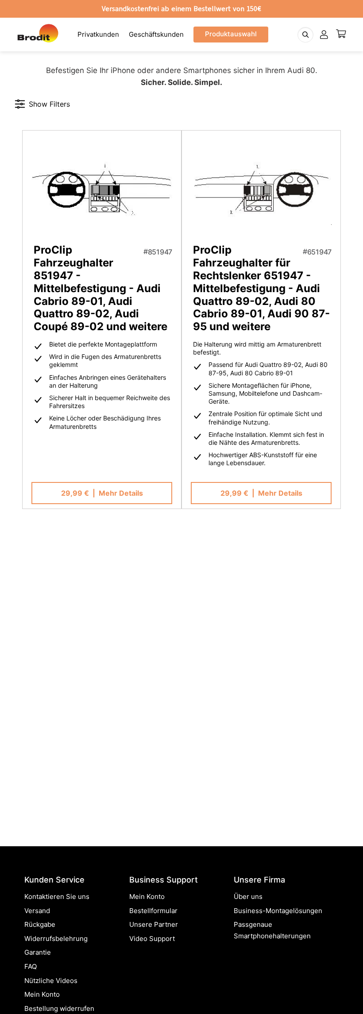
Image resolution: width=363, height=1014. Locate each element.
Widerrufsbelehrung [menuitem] (56, 938)
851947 (160, 251)
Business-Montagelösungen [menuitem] (278, 910)
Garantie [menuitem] (37, 952)
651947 (319, 251)
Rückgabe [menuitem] (39, 924)
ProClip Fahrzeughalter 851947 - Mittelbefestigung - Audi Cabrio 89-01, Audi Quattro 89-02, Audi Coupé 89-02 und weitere (100, 288)
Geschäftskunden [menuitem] (156, 34)
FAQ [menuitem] (30, 966)
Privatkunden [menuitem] (98, 34)
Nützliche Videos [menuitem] (50, 980)
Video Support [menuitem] (152, 938)
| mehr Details (102, 493)
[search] (305, 34)
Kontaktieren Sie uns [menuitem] (56, 896)
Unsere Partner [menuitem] (153, 924)
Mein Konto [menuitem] (42, 994)
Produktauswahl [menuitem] (231, 34)
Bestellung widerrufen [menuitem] (59, 1008)
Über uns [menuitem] (248, 896)
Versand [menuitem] (37, 910)
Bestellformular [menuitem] (153, 910)
